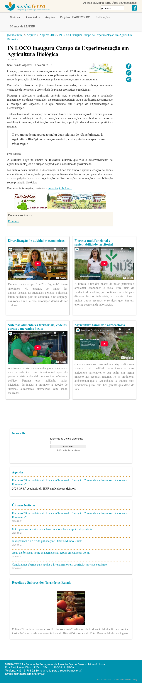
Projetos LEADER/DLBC (75, 17)
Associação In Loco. (60, 188)
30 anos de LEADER (22, 26)
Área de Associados (124, 2)
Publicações (103, 17)
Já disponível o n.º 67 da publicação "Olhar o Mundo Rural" (47, 541)
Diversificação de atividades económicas (36, 240)
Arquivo (50, 17)
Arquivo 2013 (47, 35)
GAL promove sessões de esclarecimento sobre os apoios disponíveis (52, 529)
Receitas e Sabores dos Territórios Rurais (41, 582)
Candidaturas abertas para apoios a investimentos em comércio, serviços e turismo (59, 564)
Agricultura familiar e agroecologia (100, 324)
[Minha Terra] (15, 35)
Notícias (15, 17)
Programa (13, 221)
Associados (33, 17)
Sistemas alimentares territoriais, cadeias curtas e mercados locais (37, 326)
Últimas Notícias (24, 505)
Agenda (17, 472)
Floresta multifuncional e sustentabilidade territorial (94, 242)
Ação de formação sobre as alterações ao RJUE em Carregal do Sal (51, 552)
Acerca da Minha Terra (97, 2)
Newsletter (19, 433)
